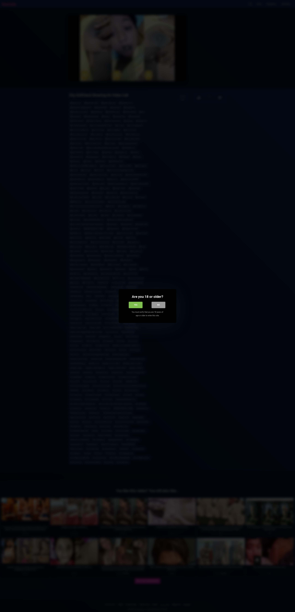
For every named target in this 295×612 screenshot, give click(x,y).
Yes (135, 305)
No (158, 305)
